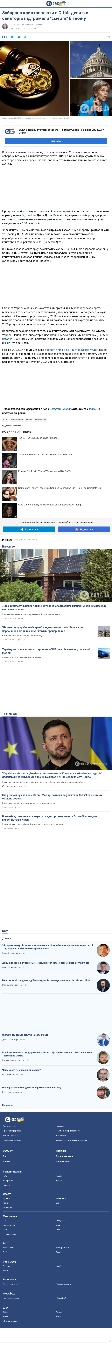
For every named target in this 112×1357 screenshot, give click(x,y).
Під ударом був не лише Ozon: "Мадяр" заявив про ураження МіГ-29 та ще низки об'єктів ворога (52, 797)
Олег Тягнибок (9, 967)
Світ (5, 1156)
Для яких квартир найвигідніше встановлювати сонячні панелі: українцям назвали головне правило (54, 607)
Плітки (59, 1312)
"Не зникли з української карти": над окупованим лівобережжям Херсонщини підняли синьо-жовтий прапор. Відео (42, 629)
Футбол (6, 1198)
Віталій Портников (11, 953)
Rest (5, 931)
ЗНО (5, 1230)
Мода (58, 1317)
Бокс (58, 1203)
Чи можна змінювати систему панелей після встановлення (31, 614)
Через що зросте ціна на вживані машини (22, 657)
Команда (60, 1126)
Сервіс (59, 1252)
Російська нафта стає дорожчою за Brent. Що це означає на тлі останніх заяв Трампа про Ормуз (47, 1054)
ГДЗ (4, 1221)
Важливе (8, 546)
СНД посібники (9, 1234)
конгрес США (40, 420)
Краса (5, 1317)
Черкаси (6, 1185)
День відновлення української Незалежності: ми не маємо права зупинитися (45, 962)
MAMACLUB (61, 1298)
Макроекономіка (63, 1284)
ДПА (58, 1225)
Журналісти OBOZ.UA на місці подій (71, 1140)
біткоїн (29, 420)
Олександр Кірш (10, 985)
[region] (56, 187)
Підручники (61, 1221)
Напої (58, 1266)
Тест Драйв (8, 1247)
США (5, 420)
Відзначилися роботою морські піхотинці (22, 635)
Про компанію (9, 1126)
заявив (57, 211)
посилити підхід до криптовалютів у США (71, 349)
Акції (5, 1252)
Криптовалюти (17, 420)
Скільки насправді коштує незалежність (25, 1035)
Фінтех (39, 25)
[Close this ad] (110, 1340)
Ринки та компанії (10, 1284)
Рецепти (6, 1266)
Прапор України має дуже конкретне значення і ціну (31, 1087)
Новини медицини (11, 1298)
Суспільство (63, 1161)
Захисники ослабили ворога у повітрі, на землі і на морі (28, 803)
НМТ (58, 1230)
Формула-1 (8, 1207)
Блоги (6, 1161)
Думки (6, 938)
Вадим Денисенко (11, 1060)
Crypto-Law (29, 215)
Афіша (5, 1312)
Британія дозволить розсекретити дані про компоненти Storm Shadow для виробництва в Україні (49, 818)
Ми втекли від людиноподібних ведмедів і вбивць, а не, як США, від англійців (46, 980)
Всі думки (7, 1105)
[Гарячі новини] (7, 541)
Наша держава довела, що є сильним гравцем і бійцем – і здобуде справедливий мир (43, 782)
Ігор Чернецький (10, 1092)
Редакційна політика (11, 426)
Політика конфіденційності (68, 1131)
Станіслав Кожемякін (22, 24)
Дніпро (59, 1180)
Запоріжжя (8, 1180)
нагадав (7, 339)
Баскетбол (61, 1198)
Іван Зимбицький (10, 1074)
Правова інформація (12, 1131)
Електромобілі (62, 1247)
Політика (61, 1150)
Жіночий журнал (10, 1321)
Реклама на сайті (10, 1135)
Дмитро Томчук (10, 1039)
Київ (5, 1176)
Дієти (5, 1271)
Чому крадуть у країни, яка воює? (21, 1070)
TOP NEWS (9, 714)
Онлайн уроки (9, 1225)
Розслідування (64, 1156)
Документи (61, 1135)
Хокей (5, 1203)
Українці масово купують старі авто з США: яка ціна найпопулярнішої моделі (46, 651)
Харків (59, 1176)
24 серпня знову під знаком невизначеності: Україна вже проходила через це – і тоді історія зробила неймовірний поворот (47, 947)
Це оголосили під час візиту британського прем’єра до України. (33, 824)
